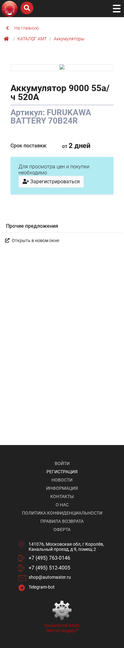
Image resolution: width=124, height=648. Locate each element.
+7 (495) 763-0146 (49, 558)
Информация (62, 488)
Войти (62, 463)
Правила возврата (62, 521)
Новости (62, 480)
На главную (26, 27)
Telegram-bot (42, 587)
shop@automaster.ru (50, 577)
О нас (62, 504)
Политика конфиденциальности (62, 513)
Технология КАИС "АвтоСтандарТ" (62, 628)
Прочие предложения (32, 226)
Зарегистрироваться (54, 182)
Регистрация (62, 471)
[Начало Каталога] (7, 38)
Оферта (62, 529)
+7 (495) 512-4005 (49, 568)
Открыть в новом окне (35, 240)
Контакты (62, 496)
